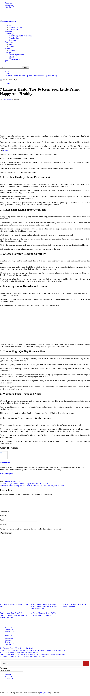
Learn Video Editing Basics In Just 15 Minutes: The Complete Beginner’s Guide (32, 486)
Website (3, 524)
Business (8, 25)
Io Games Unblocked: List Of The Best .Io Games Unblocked (43, 614)
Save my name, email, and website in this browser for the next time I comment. (32, 529)
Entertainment (10, 42)
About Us (8, 3)
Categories (4, 668)
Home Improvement (16, 55)
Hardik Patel (7, 99)
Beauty (12, 51)
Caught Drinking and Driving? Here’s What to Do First (24, 484)
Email (3, 520)
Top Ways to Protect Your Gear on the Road (16, 648)
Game (11, 44)
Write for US (9, 7)
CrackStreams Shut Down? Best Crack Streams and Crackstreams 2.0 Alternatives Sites (13, 615)
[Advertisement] (45, 116)
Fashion (8, 48)
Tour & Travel (14, 59)
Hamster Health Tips (12, 481)
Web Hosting (14, 38)
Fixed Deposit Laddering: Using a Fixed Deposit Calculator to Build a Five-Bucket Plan (44, 606)
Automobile (13, 29)
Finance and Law (15, 27)
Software (12, 40)
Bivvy (5, 150)
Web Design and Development (20, 36)
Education (8, 32)
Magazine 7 (44, 693)
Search (7, 642)
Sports (11, 46)
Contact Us (9, 5)
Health (11, 57)
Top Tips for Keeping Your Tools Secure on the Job (74, 605)
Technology (9, 34)
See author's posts (6, 473)
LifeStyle (8, 53)
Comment (4, 512)
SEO (6, 61)
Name (3, 516)
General (8, 84)
